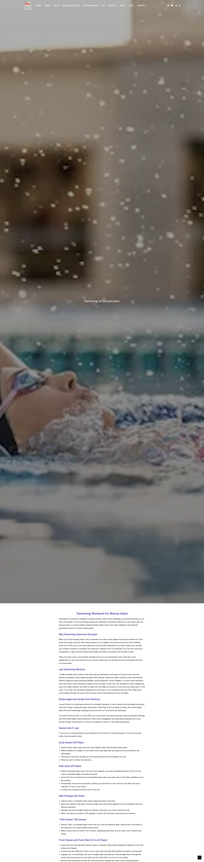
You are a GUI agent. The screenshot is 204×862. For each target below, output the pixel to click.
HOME (38, 5)
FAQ (103, 5)
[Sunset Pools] (27, 5)
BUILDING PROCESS (71, 5)
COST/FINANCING (90, 5)
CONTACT (141, 5)
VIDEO (131, 5)
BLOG (57, 5)
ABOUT (48, 5)
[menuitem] (38, 5)
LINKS (122, 5)
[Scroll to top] (199, 857)
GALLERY (112, 5)
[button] (168, 5)
